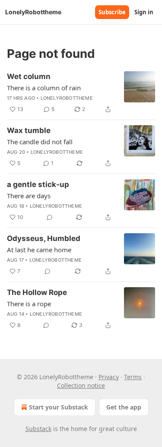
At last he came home (39, 249)
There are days (29, 195)
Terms (133, 377)
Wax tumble (29, 130)
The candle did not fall (40, 141)
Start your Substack (58, 407)
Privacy (108, 377)
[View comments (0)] (49, 217)
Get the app (123, 407)
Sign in (143, 12)
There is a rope (29, 303)
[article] (81, 92)
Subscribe (112, 12)
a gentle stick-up (38, 184)
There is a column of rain (44, 87)
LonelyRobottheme (67, 98)
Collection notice (81, 385)
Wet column (29, 76)
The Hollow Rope (37, 292)
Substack (38, 429)
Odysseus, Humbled (43, 238)
